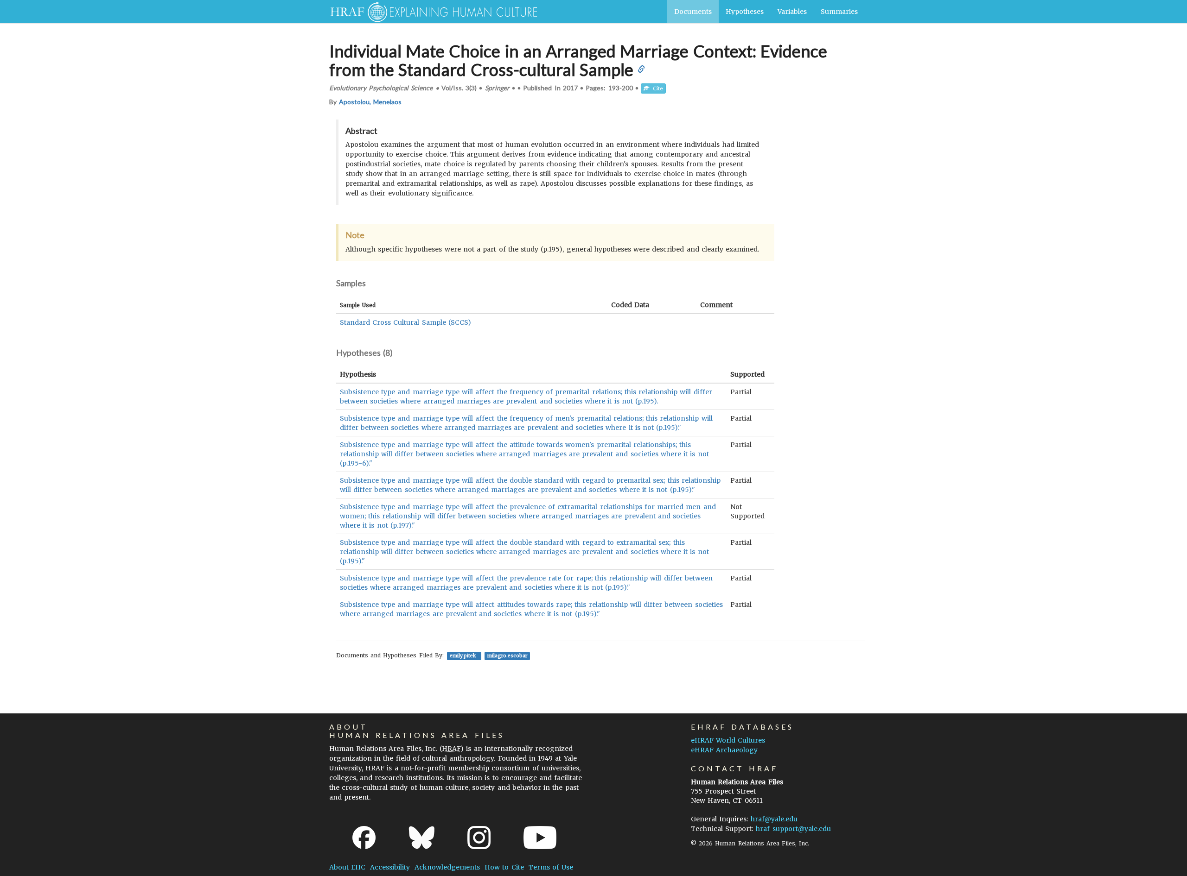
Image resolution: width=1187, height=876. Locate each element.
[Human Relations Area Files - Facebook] (364, 837)
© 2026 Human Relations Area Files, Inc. (750, 843)
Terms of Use (551, 867)
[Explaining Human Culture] (430, 11)
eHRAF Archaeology (724, 750)
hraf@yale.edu (774, 819)
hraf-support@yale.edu (793, 829)
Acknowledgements (447, 867)
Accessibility (390, 867)
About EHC (347, 867)
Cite (656, 88)
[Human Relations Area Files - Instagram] (479, 837)
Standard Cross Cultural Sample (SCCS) (405, 322)
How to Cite (504, 867)
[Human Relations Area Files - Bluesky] (421, 837)
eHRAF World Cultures (728, 740)
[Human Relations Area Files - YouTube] (540, 837)
